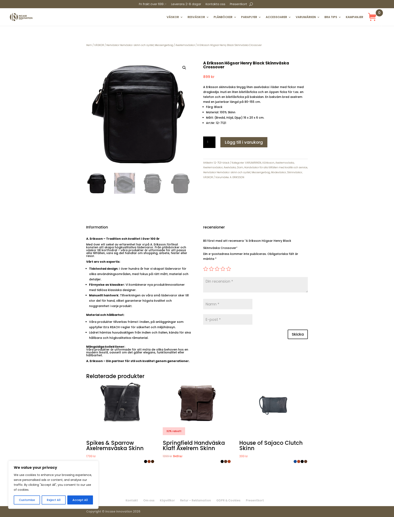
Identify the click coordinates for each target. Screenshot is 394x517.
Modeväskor (278, 172)
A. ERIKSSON (237, 177)
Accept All (80, 500)
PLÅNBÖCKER (223, 17)
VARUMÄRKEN (306, 17)
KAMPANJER (354, 17)
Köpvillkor (167, 500)
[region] (53, 485)
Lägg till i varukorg (244, 142)
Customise (27, 500)
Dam (240, 167)
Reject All (54, 500)
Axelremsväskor (185, 45)
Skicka (298, 334)
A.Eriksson (268, 162)
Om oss (149, 500)
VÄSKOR (173, 17)
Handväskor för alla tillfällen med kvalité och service (275, 167)
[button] (184, 67)
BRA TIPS (330, 17)
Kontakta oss (215, 4)
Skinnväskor (294, 172)
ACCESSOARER (276, 17)
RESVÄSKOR (196, 17)
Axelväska (230, 167)
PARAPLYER (249, 17)
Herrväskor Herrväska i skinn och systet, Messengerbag (139, 45)
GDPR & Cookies (228, 500)
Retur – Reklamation (195, 500)
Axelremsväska (284, 162)
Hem (89, 45)
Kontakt (132, 500)
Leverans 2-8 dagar (186, 4)
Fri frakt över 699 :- (153, 4)
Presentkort (238, 4)
